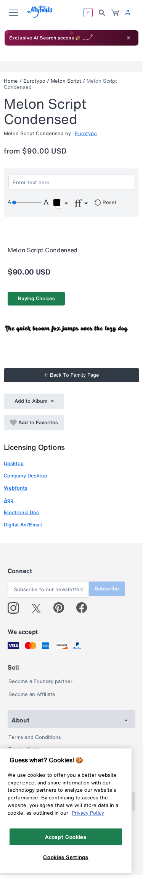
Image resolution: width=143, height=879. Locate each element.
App (8, 500)
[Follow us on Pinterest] (62, 608)
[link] (115, 13)
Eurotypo (34, 81)
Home (11, 81)
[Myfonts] (40, 15)
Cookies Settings (65, 857)
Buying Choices (36, 298)
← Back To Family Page (71, 375)
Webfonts (15, 488)
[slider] (26, 202)
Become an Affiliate (31, 694)
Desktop (14, 463)
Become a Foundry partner (40, 681)
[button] (60, 204)
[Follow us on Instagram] (16, 608)
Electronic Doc (21, 512)
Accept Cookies (65, 837)
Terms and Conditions (34, 737)
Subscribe (107, 588)
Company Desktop (25, 475)
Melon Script (66, 81)
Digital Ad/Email (23, 524)
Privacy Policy (88, 813)
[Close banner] (128, 38)
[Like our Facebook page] (84, 608)
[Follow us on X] (39, 608)
